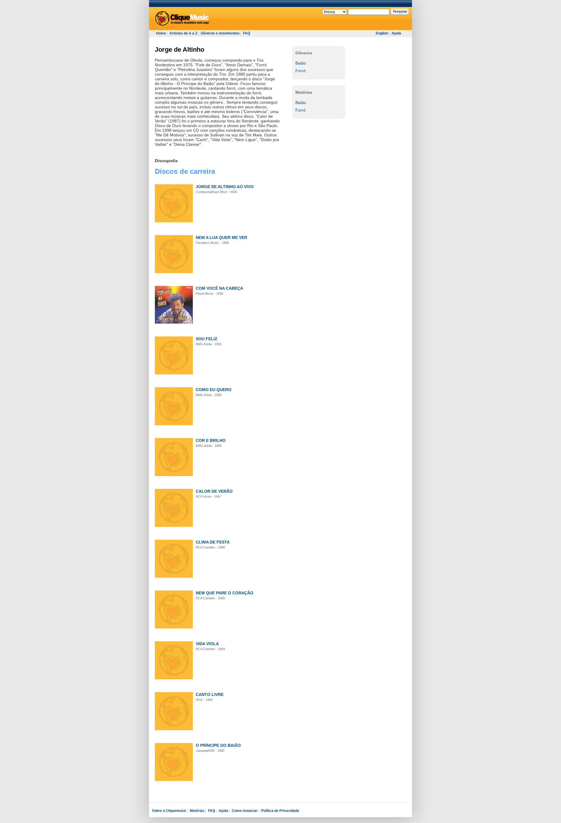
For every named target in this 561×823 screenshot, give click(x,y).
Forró (300, 70)
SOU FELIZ (206, 338)
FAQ (246, 33)
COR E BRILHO (211, 440)
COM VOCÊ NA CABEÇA (219, 288)
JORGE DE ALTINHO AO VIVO (225, 186)
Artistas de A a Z (183, 33)
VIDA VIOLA (207, 643)
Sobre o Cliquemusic (169, 811)
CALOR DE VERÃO (214, 491)
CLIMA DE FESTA (213, 542)
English (382, 33)
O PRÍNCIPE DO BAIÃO (218, 745)
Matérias (197, 811)
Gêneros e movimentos (220, 33)
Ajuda (396, 33)
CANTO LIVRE (210, 694)
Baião (300, 63)
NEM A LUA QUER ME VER (221, 237)
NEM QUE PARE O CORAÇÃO (224, 593)
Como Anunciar (245, 811)
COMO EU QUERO (213, 389)
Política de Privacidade (280, 811)
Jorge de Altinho (179, 49)
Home (161, 33)
